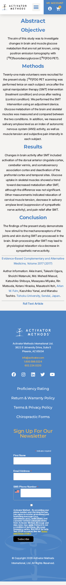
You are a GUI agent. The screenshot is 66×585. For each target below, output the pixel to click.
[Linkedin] (33, 374)
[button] (36, 7)
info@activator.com (33, 357)
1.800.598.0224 (33, 361)
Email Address (22, 470)
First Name (19, 455)
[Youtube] (52, 374)
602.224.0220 (33, 365)
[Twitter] (42, 374)
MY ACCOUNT (54, 3)
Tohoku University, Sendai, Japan (38, 296)
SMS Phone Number (25, 486)
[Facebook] (13, 374)
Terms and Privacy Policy (30, 532)
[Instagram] (23, 374)
